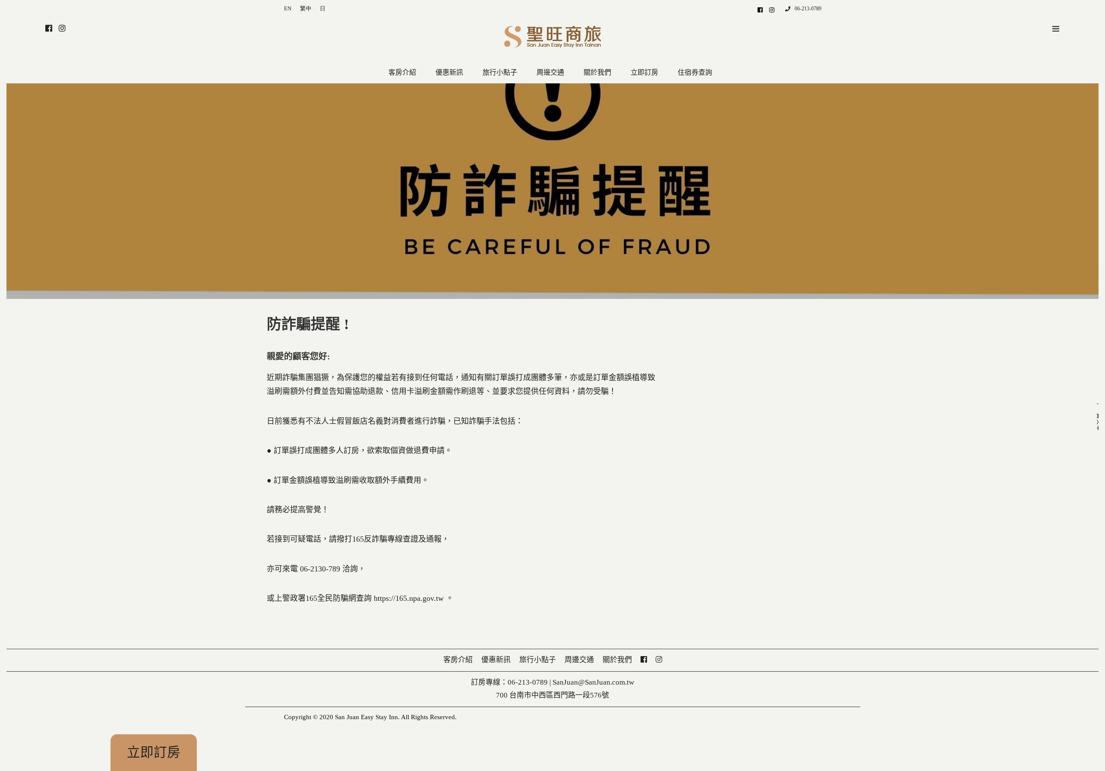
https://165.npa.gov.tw (408, 598)
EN (287, 8)
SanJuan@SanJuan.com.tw (593, 682)
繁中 (305, 8)
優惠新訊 (449, 72)
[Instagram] (771, 9)
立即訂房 (153, 752)
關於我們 (597, 72)
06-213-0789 (808, 9)
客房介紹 (402, 72)
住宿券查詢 (695, 72)
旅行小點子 (500, 72)
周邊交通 (550, 72)
